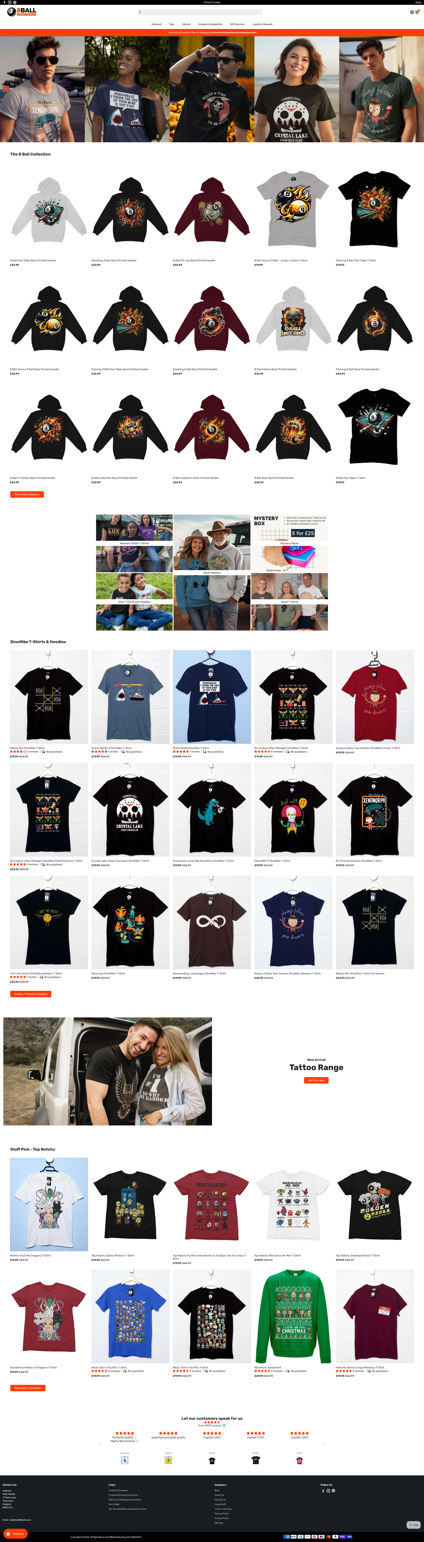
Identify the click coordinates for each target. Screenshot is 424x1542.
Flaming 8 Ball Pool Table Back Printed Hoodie (119, 369)
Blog (217, 1490)
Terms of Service (223, 1509)
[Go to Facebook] (4, 2)
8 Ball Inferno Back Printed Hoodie (275, 369)
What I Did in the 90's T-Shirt (199, 1369)
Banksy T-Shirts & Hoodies (30, 994)
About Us (219, 1495)
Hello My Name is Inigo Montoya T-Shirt (362, 1369)
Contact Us (220, 1499)
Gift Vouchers (237, 24)
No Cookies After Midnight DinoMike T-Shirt (281, 749)
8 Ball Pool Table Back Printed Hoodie (33, 260)
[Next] (418, 88)
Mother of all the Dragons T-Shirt (30, 1255)
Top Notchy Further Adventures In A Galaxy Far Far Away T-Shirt (210, 1257)
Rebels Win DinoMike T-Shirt (36, 749)
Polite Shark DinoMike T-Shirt (198, 749)
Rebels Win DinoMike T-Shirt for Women (360, 973)
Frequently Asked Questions (123, 1495)
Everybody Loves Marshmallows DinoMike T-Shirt (203, 860)
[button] (18, 751)
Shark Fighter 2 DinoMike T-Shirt (116, 749)
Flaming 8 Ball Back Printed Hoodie (357, 369)
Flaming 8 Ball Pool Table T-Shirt (356, 260)
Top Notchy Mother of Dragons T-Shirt (33, 1367)
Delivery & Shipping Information (125, 1499)
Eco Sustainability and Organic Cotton (128, 1509)
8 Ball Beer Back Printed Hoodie (274, 477)
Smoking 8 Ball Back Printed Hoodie (195, 369)
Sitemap (219, 1522)
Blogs (418, 2)
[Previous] (6, 88)
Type (171, 24)
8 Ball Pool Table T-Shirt (350, 477)
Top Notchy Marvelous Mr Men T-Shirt (277, 1255)
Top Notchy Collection (27, 1388)
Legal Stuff (220, 1504)
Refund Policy (222, 1513)
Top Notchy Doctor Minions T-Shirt (112, 1255)
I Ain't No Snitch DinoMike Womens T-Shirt (36, 975)
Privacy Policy (222, 1518)
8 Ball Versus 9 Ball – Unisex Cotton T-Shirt (280, 260)
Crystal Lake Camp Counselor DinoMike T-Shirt (120, 860)
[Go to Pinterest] (14, 2)
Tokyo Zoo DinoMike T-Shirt (108, 973)
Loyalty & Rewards (262, 24)
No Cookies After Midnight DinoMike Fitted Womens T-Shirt (46, 862)
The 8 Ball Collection (27, 494)
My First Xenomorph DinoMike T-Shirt (359, 860)
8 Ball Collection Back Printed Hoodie (114, 477)
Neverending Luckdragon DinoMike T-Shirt (199, 973)
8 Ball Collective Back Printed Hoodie (196, 477)
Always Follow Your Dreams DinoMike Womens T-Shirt (287, 973)
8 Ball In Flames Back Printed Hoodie (32, 477)
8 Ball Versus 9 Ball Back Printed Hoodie (34, 369)
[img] (212, 1422)
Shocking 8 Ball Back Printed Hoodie (113, 260)
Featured (156, 24)
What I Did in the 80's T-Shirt (117, 1369)
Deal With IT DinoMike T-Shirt (272, 860)
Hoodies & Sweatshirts (210, 24)
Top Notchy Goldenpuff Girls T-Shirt (358, 1255)
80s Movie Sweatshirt (280, 1369)
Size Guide (114, 1504)
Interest (186, 24)
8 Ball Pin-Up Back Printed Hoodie (194, 260)
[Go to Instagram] (10, 2)
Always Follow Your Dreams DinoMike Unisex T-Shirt (368, 748)
